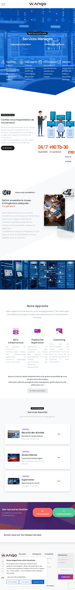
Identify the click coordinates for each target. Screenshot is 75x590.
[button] (3, 4)
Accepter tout (38, 582)
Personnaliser (12, 582)
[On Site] (5, 192)
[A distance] (8, 192)
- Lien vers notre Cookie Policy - (16, 577)
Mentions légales (48, 586)
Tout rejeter (25, 582)
